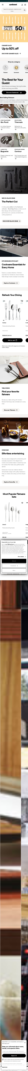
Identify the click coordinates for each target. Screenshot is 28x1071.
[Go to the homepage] (13, 4)
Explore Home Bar (9, 482)
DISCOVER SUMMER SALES (10, 54)
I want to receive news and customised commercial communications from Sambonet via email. (14, 1060)
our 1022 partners (9, 544)
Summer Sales (4, 1)
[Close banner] (27, 1)
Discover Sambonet (12, 92)
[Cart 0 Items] (25, 5)
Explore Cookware (9, 283)
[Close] (25, 1043)
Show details (21, 556)
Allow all (14, 561)
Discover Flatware (9, 410)
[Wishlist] (22, 301)
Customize (13, 565)
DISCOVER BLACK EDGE (10, 221)
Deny (14, 570)
